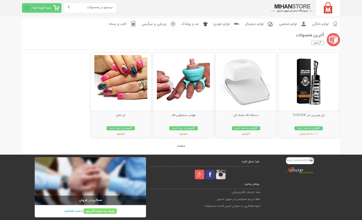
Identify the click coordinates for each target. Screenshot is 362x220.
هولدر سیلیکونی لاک (183, 115)
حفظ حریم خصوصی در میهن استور (239, 199)
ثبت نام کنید (72, 211)
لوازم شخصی (288, 24)
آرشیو (317, 42)
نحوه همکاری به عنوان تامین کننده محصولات (232, 206)
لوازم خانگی (320, 24)
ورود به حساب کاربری (100, 211)
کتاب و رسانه (118, 24)
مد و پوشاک (189, 24)
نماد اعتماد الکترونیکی (246, 192)
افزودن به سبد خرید (308, 128)
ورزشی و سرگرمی (154, 24)
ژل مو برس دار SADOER (308, 115)
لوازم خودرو (222, 24)
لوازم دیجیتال (254, 24)
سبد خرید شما (42, 8)
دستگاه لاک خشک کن (246, 115)
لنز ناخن (120, 115)
